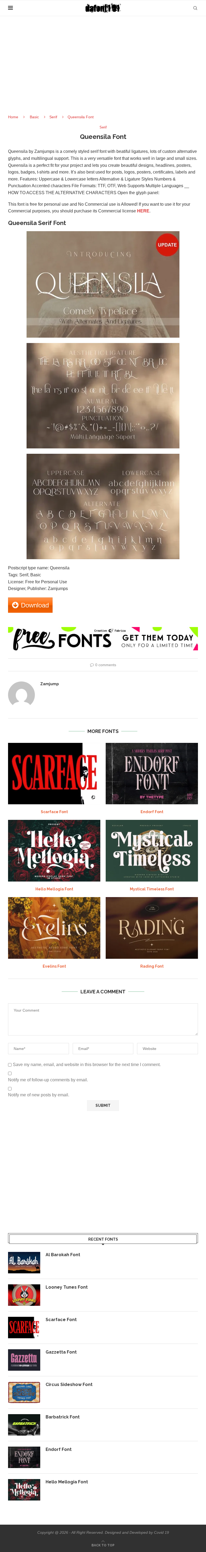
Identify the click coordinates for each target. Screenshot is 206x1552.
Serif (53, 117)
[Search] (195, 8)
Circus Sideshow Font (69, 1384)
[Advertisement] (103, 69)
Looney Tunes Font (67, 1287)
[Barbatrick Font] (24, 1425)
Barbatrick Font (63, 1417)
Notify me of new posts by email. (38, 1095)
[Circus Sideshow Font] (24, 1392)
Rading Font (152, 966)
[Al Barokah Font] (24, 1262)
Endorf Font (152, 812)
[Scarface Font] (54, 773)
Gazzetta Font (61, 1352)
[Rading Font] (152, 928)
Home (13, 117)
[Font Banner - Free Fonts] (103, 629)
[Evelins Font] (54, 928)
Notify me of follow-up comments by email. (48, 1080)
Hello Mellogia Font (54, 889)
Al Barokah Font (63, 1254)
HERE (143, 211)
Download (35, 605)
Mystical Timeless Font (152, 889)
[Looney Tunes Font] (24, 1295)
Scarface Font (54, 812)
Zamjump (49, 684)
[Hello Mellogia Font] (54, 850)
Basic (34, 117)
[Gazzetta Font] (24, 1360)
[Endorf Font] (152, 773)
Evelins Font (54, 966)
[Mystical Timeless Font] (152, 850)
